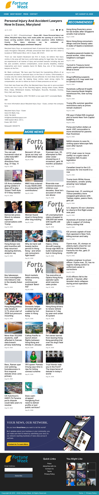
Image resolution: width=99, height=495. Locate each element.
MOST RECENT (16, 14)
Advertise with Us (49, 466)
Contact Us (49, 469)
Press (49, 463)
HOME (6, 14)
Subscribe (18, 476)
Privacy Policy (49, 474)
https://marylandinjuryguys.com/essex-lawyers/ (23, 44)
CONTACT (34, 14)
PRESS (25, 14)
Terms (49, 471)
